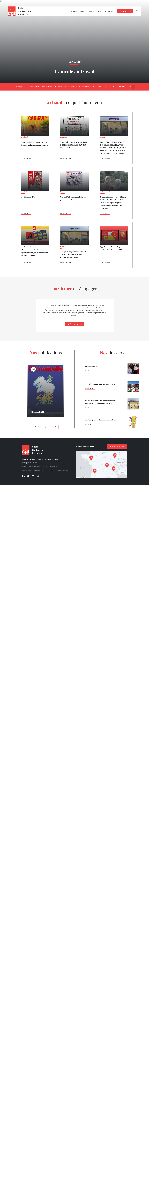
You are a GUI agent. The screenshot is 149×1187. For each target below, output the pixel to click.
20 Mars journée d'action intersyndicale (100, 420)
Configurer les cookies (29, 463)
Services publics (70, 87)
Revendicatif (34, 87)
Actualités (90, 11)
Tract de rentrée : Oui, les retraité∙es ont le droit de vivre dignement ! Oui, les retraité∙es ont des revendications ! (34, 251)
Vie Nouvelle (109, 11)
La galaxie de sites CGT (40, 470)
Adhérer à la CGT (73, 324)
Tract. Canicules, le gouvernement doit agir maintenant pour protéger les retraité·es (34, 145)
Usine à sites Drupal (54, 470)
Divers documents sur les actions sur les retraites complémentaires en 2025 (100, 402)
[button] (133, 87)
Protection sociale (86, 87)
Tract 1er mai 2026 (28, 197)
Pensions (58, 87)
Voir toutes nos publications (44, 427)
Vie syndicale (108, 87)
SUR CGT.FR (74, 61)
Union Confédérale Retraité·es (24, 11)
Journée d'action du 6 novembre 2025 (100, 384)
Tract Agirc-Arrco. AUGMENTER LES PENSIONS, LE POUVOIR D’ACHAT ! (74, 145)
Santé (99, 87)
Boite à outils (48, 459)
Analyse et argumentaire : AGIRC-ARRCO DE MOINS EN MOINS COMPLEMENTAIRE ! (74, 254)
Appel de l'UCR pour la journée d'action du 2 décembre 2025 (112, 248)
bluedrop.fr (66, 470)
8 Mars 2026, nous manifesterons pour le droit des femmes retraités (73, 198)
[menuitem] (79, 11)
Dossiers (57, 459)
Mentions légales (27, 470)
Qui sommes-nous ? (28, 459)
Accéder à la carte (115, 446)
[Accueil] (12, 11)
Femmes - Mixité (91, 366)
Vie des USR (121, 87)
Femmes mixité (47, 87)
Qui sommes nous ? (77, 11)
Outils (99, 11)
